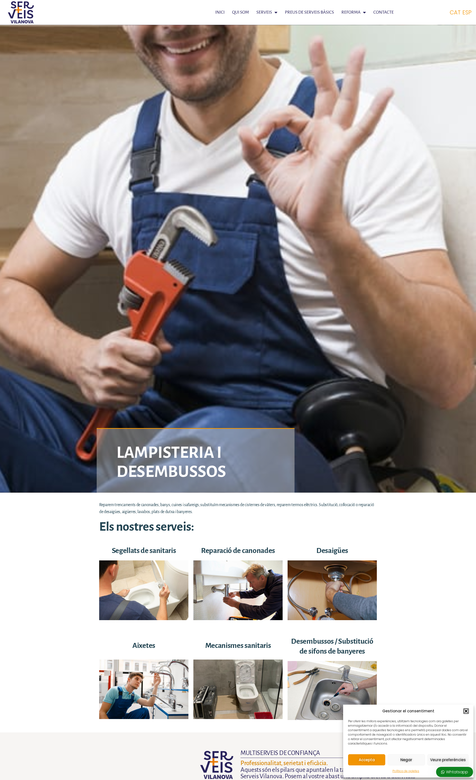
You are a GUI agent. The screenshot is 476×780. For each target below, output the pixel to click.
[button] (466, 711)
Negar (406, 759)
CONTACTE (383, 12)
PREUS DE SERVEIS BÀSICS (309, 12)
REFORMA (350, 12)
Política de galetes (405, 771)
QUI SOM (240, 12)
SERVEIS (264, 12)
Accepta (367, 759)
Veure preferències (448, 759)
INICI (220, 12)
